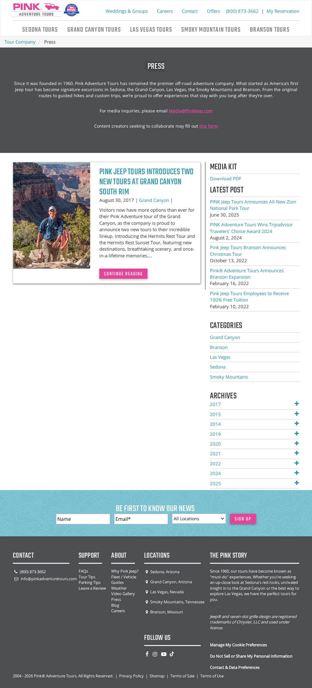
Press (116, 599)
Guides (117, 582)
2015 (215, 414)
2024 (215, 473)
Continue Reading (123, 274)
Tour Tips (87, 577)
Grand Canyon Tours (94, 30)
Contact (190, 11)
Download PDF (225, 178)
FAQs (83, 571)
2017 (215, 404)
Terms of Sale (182, 676)
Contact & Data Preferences (235, 667)
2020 (215, 444)
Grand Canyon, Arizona (170, 581)
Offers (213, 11)
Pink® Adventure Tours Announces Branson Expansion (247, 273)
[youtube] (164, 654)
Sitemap (157, 676)
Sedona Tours (40, 30)
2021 (215, 453)
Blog (115, 605)
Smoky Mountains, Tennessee (176, 602)
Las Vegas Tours (151, 30)
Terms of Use (212, 676)
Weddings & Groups (127, 11)
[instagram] (155, 654)
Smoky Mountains (229, 377)
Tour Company (20, 42)
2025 (215, 483)
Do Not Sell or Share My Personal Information (251, 656)
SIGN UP (243, 519)
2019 (215, 434)
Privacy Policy (131, 676)
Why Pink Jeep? (125, 571)
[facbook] (147, 654)
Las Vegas (220, 357)
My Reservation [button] (283, 11)
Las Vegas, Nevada (166, 592)
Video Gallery (123, 593)
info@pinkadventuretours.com (49, 578)
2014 (215, 424)
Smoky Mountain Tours (211, 30)
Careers (165, 11)
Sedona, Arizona (164, 571)
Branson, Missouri (166, 612)
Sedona (217, 367)
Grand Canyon (154, 200)
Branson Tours (270, 30)
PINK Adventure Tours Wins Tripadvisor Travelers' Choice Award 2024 (251, 227)
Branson (219, 347)
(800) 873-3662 (243, 11)
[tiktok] (172, 654)
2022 (215, 463)
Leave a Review (92, 588)
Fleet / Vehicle (123, 577)
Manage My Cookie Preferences (238, 644)
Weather (119, 588)
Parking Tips (90, 582)
